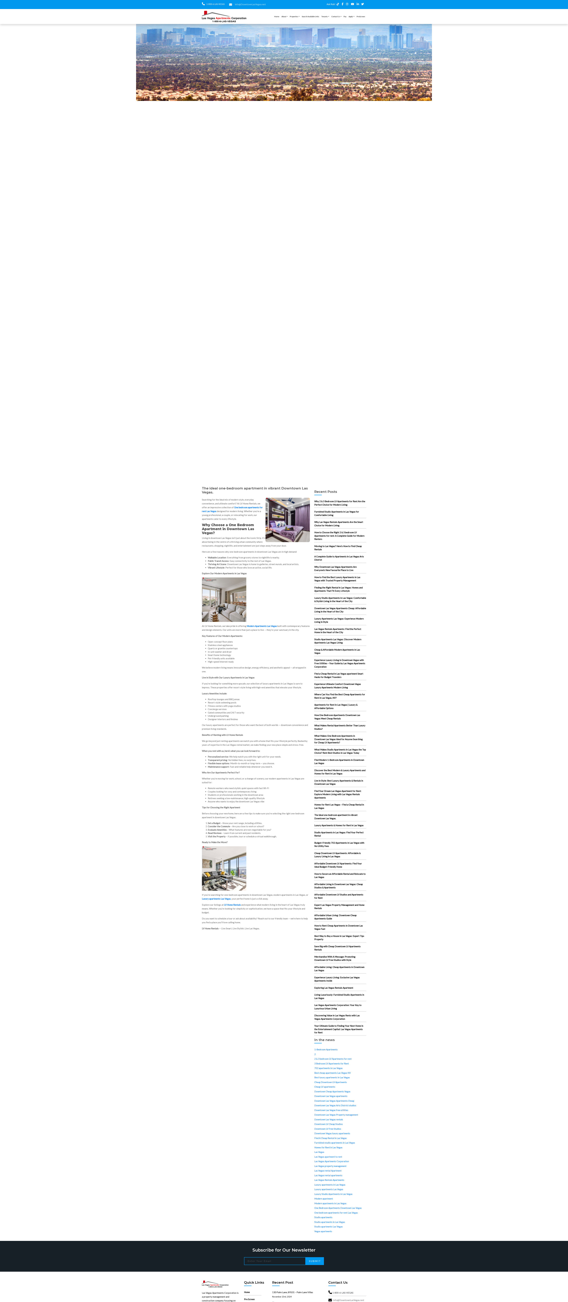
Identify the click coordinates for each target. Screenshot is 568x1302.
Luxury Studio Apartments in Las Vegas (333, 1194)
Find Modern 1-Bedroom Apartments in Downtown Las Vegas (339, 762)
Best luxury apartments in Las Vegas (332, 1077)
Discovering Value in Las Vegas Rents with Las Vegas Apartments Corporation (337, 1017)
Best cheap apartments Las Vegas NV (332, 1072)
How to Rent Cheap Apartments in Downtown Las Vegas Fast (338, 927)
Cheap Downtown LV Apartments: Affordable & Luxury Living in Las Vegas (337, 855)
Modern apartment (323, 1198)
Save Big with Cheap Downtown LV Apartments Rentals (337, 948)
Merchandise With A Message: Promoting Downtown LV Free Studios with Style (334, 958)
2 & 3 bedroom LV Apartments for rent (333, 1058)
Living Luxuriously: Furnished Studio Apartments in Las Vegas (339, 996)
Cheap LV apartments (324, 1086)
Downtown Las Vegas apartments (330, 1096)
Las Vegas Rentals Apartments (329, 1180)
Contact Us (335, 16)
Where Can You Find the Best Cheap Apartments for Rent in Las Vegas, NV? (339, 696)
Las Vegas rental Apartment (328, 1170)
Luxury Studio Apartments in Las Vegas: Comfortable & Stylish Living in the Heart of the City (340, 600)
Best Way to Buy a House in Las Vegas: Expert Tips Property (339, 938)
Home (276, 16)
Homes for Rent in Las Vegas (328, 1147)
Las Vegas (319, 1152)
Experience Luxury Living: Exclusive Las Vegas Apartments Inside (337, 979)
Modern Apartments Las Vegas (262, 626)
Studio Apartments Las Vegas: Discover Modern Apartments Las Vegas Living (337, 641)
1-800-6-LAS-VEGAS (215, 4)
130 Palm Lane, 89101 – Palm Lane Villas (292, 1292)
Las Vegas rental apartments (328, 1175)
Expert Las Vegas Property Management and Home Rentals (339, 907)
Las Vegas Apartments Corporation (331, 1161)
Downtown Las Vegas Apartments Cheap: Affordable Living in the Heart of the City (340, 610)
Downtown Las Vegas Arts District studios (335, 1105)
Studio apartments (323, 1217)
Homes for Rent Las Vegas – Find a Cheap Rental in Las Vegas (339, 806)
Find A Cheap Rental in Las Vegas (330, 1138)
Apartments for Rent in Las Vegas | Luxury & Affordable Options (336, 706)
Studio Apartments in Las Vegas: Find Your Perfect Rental (339, 834)
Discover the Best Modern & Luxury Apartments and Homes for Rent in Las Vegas (340, 772)
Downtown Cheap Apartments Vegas (332, 1091)
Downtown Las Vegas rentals (328, 1119)
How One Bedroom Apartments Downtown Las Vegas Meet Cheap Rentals (337, 717)
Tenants (324, 16)
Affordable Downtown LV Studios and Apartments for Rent (338, 896)
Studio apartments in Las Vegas (329, 1222)
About (283, 16)
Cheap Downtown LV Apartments (330, 1082)
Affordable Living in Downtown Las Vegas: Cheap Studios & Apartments (338, 886)
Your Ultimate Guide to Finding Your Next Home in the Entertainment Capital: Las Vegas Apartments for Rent (338, 1029)
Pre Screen (249, 1299)
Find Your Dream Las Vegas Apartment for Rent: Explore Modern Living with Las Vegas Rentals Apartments (337, 794)
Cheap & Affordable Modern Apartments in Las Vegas (337, 651)
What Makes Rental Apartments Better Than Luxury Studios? (339, 727)
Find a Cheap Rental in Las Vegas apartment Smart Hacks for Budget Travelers (338, 675)
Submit (315, 1261)
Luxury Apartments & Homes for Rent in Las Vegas (339, 825)
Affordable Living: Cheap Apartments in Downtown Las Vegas (339, 969)
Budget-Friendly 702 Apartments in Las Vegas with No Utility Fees (339, 844)
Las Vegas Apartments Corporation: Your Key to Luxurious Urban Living (338, 1007)
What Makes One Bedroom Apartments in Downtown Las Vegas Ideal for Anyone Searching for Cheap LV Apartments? (338, 739)
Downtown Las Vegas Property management (336, 1114)
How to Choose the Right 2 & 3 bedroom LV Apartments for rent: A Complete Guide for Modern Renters (339, 535)
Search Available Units (310, 16)
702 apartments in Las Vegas (328, 1068)
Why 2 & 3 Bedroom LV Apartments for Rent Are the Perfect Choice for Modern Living (339, 503)
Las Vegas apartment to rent (328, 1156)
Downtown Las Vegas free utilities (331, 1110)
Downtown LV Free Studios (327, 1128)
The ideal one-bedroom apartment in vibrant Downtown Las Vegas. (336, 817)
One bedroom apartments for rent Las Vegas (336, 1212)
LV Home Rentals (232, 904)
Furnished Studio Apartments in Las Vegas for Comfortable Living (336, 513)
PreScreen (361, 16)
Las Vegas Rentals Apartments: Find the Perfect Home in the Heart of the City (337, 631)
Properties (294, 16)
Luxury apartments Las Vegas (216, 898)
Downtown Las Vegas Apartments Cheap (334, 1100)
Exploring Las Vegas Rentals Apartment (333, 987)
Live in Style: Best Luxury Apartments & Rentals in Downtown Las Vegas (338, 782)
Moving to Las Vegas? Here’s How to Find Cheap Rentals (338, 548)
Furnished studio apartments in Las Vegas (334, 1142)
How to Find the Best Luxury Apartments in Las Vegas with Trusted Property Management (337, 579)
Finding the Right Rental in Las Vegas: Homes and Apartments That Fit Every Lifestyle (338, 589)
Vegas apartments (323, 1231)
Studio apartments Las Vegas (328, 1226)
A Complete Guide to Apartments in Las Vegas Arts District (339, 558)
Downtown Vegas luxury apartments (332, 1133)
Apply (351, 16)
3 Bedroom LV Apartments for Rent (331, 1063)
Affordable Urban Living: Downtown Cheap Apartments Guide (335, 917)
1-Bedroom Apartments (326, 1049)
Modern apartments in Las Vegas (330, 1203)
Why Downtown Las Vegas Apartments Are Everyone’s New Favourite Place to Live (335, 568)
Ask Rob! (331, 4)
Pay (345, 16)
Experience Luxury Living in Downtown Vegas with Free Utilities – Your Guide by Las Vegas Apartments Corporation (339, 663)
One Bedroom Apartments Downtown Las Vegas (338, 1208)
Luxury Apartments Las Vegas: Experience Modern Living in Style (339, 620)
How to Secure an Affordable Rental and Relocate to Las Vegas (340, 875)
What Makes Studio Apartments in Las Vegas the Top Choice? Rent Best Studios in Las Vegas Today (340, 751)
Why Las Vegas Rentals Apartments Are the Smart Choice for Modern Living (338, 524)
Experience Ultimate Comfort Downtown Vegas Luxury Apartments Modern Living (337, 686)
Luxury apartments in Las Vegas (329, 1184)
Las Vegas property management (330, 1166)
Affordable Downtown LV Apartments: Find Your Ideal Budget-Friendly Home (338, 865)
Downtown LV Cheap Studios (328, 1124)
